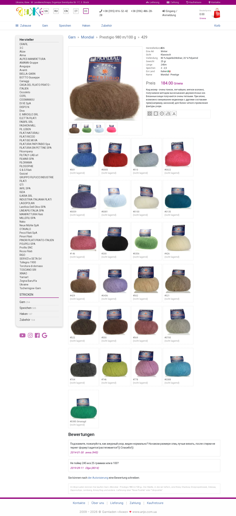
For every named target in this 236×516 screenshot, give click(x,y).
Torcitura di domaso (31, 266)
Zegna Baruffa (28, 280)
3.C (21, 47)
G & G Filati (26, 169)
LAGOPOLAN (27, 203)
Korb (217, 25)
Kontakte (215, 2)
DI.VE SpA (25, 103)
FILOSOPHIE (26, 166)
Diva (22, 110)
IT (76, 11)
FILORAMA (26, 162)
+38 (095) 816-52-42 (115, 11)
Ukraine (24, 284)
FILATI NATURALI (29, 132)
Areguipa (25, 66)
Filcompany (26, 151)
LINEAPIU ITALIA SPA (32, 210)
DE (86, 11)
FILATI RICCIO (27, 136)
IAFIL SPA (25, 188)
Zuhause (25, 25)
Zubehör (106, 25)
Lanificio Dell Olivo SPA (33, 206)
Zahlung (174, 2)
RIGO (22, 254)
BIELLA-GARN (27, 73)
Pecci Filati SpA (28, 232)
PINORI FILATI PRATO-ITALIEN (37, 240)
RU (56, 11)
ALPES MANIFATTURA (33, 58)
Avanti (23, 70)
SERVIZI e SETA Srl (30, 258)
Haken (86, 25)
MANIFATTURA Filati (31, 214)
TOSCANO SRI (28, 269)
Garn (45, 25)
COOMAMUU (27, 99)
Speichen (65, 25)
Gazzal (24, 173)
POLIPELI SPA (27, 243)
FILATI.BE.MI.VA (28, 140)
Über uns (97, 503)
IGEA (22, 192)
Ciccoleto (25, 92)
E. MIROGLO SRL (29, 114)
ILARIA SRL (26, 195)
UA (46, 11)
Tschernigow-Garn (30, 288)
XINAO (23, 273)
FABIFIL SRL (26, 121)
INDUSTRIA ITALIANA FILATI (36, 199)
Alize (22, 51)
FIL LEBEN (25, 129)
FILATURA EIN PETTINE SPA (36, 147)
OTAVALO (25, 229)
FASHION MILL (28, 125)
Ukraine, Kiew (52, 2)
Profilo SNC (26, 247)
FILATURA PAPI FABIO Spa (35, 144)
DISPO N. (25, 107)
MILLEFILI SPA (28, 217)
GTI (21, 184)
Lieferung (154, 2)
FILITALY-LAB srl (29, 155)
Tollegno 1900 (28, 262)
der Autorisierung (98, 477)
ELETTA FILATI (28, 118)
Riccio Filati (26, 251)
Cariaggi (24, 81)
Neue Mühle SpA (29, 225)
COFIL (23, 95)
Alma (23, 55)
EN (66, 11)
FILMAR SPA (27, 158)
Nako (22, 221)
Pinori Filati (26, 236)
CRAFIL (24, 44)
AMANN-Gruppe (29, 62)
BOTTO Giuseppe (30, 77)
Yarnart (24, 277)
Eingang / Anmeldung (169, 13)
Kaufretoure (195, 2)
